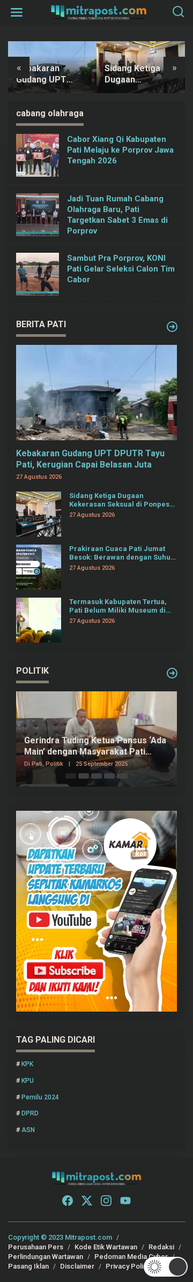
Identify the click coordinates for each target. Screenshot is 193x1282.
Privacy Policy (128, 1266)
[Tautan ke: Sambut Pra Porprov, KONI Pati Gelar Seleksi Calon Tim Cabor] (37, 274)
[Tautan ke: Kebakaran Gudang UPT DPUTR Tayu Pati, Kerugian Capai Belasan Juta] (96, 392)
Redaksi (161, 1247)
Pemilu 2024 (40, 1097)
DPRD (30, 1113)
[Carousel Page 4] (109, 776)
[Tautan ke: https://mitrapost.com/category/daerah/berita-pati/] (172, 326)
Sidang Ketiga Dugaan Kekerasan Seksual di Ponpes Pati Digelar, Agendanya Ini (51, 74)
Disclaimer (77, 1266)
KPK (27, 1064)
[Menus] (16, 12)
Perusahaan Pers (35, 1247)
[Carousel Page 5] (122, 776)
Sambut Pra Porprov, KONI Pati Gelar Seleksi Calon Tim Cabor (121, 268)
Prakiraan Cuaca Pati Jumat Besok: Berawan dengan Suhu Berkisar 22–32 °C (119, 553)
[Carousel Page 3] (96, 776)
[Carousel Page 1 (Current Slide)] (70, 776)
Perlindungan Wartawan (45, 1257)
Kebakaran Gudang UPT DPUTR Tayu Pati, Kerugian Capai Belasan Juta (90, 459)
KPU (27, 1080)
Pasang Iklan (28, 1266)
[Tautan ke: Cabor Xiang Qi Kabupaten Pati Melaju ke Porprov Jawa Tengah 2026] (37, 155)
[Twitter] (87, 1201)
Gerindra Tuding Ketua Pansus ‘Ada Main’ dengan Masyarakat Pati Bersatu (95, 746)
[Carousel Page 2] (83, 776)
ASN (28, 1130)
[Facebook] (68, 1201)
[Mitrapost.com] (98, 12)
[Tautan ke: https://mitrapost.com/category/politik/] (172, 673)
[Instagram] (106, 1201)
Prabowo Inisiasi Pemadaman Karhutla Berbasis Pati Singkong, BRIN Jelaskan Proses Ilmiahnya (147, 74)
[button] (166, 1267)
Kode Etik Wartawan (106, 1247)
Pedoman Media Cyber (131, 1257)
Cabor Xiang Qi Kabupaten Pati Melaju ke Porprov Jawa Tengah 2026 (120, 149)
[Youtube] (125, 1201)
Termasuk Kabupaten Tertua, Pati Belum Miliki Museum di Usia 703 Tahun (118, 606)
